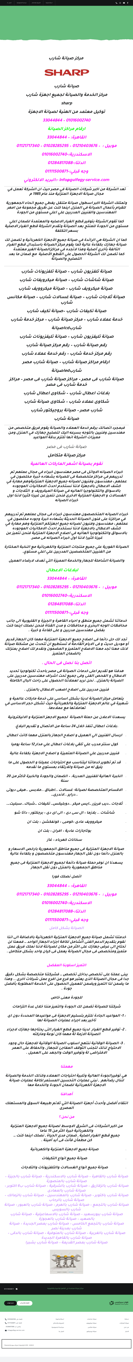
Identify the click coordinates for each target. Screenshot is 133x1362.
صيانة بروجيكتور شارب (53, 410)
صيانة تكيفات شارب (86, 311)
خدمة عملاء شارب (105, 320)
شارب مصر (91, 410)
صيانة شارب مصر (40, 362)
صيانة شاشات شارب (92, 280)
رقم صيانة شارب (89, 345)
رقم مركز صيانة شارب (48, 345)
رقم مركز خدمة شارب (91, 354)
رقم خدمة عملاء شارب (43, 354)
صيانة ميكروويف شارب (41, 289)
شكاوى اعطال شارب (44, 393)
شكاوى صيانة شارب (44, 402)
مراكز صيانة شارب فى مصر (50, 379)
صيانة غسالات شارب (60, 297)
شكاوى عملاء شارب (89, 402)
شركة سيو (15, 1345)
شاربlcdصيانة (66, 328)
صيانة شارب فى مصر (102, 379)
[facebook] (128, 3)
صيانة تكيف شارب (45, 311)
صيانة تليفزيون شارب (92, 337)
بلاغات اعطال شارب (89, 393)
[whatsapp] (120, 3)
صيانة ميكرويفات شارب (43, 280)
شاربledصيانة (66, 371)
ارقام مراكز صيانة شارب (86, 362)
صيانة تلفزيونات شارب (44, 272)
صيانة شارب (66, 419)
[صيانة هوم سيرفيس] (119, 1302)
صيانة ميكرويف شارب (91, 289)
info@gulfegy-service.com (84, 180)
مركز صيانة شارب (66, 58)
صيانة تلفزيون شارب (91, 272)
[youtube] (124, 3)
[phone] (116, 3)
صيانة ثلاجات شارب (105, 297)
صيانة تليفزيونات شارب (43, 337)
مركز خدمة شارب (27, 320)
